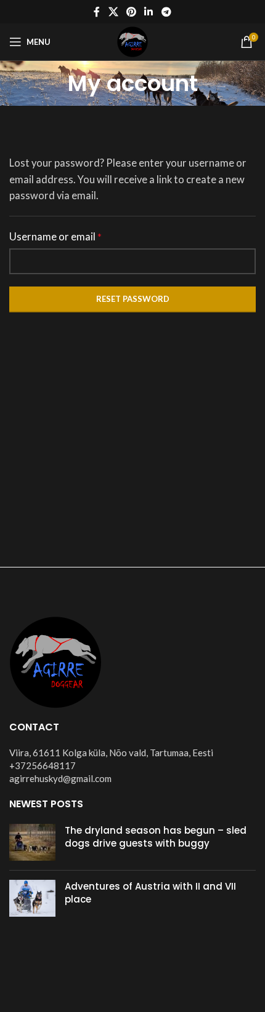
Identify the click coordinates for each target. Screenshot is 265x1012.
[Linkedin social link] (149, 11)
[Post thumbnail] (32, 842)
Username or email (55, 237)
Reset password (132, 299)
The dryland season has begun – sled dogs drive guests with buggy (156, 837)
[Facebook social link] (97, 11)
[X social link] (113, 11)
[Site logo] (132, 40)
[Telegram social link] (166, 11)
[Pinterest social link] (131, 11)
